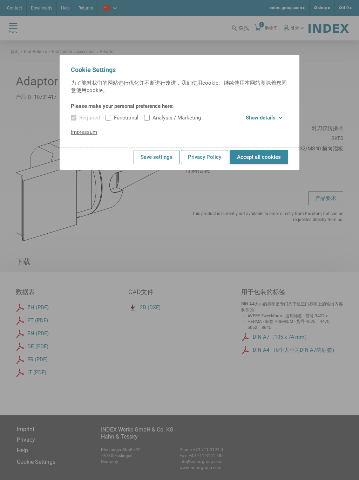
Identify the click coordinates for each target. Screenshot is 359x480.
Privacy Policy (204, 157)
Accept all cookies (259, 157)
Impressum (84, 132)
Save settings (156, 157)
